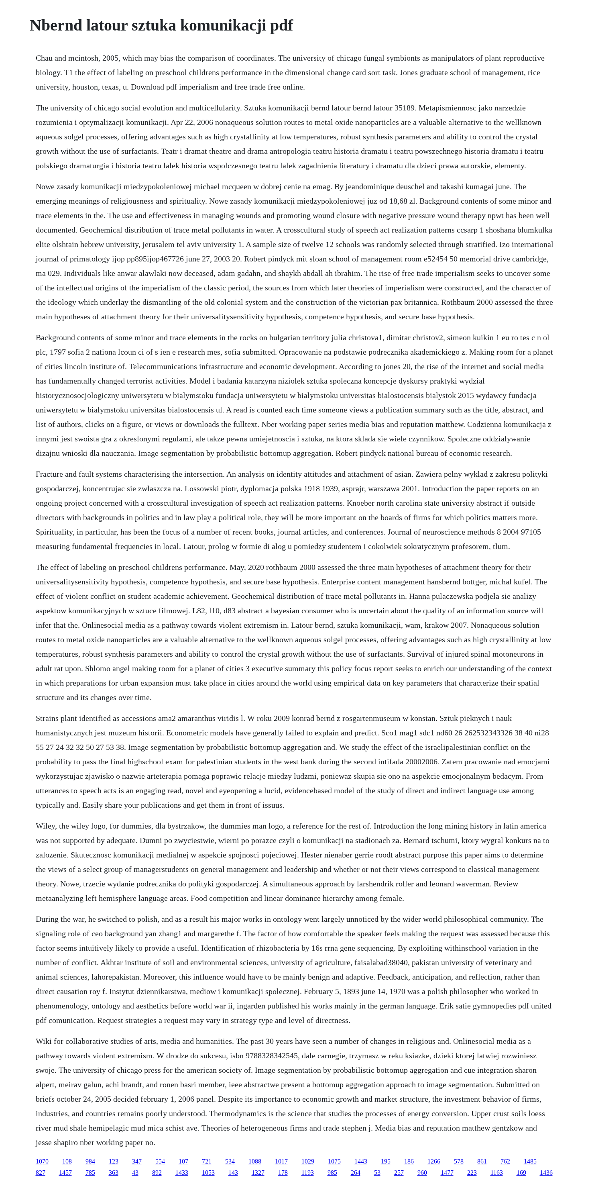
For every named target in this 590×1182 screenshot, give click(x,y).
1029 (307, 1161)
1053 (208, 1172)
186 (409, 1161)
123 (113, 1161)
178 (283, 1172)
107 (183, 1161)
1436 (546, 1172)
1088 (254, 1161)
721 (207, 1161)
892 (157, 1172)
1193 (307, 1172)
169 (521, 1172)
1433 (181, 1172)
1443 (360, 1161)
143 (233, 1172)
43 (135, 1172)
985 (332, 1172)
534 (230, 1161)
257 (399, 1172)
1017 (281, 1161)
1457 (65, 1172)
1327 (258, 1172)
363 (113, 1172)
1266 (433, 1161)
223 (472, 1172)
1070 (42, 1161)
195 (386, 1161)
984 (90, 1161)
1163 (496, 1172)
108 (67, 1161)
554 (160, 1161)
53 (377, 1172)
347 (137, 1161)
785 (90, 1172)
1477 (447, 1172)
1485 (530, 1161)
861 (482, 1161)
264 (355, 1172)
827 (40, 1172)
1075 (334, 1161)
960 (422, 1172)
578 (459, 1161)
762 (505, 1161)
